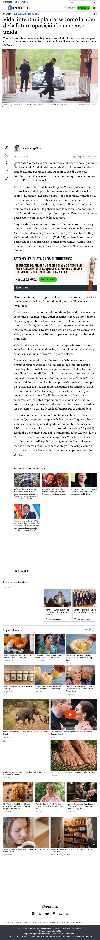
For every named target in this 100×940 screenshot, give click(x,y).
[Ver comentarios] (95, 14)
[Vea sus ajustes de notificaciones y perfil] (94, 7)
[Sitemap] (67, 914)
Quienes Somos (21, 923)
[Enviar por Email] (6, 171)
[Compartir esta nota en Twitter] (6, 155)
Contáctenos (34, 923)
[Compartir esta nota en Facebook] (6, 147)
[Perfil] (50, 907)
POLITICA (7, 14)
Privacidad (44, 923)
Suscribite (83, 8)
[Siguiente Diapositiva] (94, 606)
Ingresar (71, 8)
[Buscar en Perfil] (95, 2)
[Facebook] (33, 914)
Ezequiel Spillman (32, 148)
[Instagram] (54, 913)
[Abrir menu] (5, 8)
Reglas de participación (65, 923)
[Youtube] (47, 914)
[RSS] (61, 914)
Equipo (52, 923)
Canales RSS (9, 923)
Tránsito (78, 923)
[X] (40, 913)
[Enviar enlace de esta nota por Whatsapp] (6, 163)
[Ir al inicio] (19, 7)
